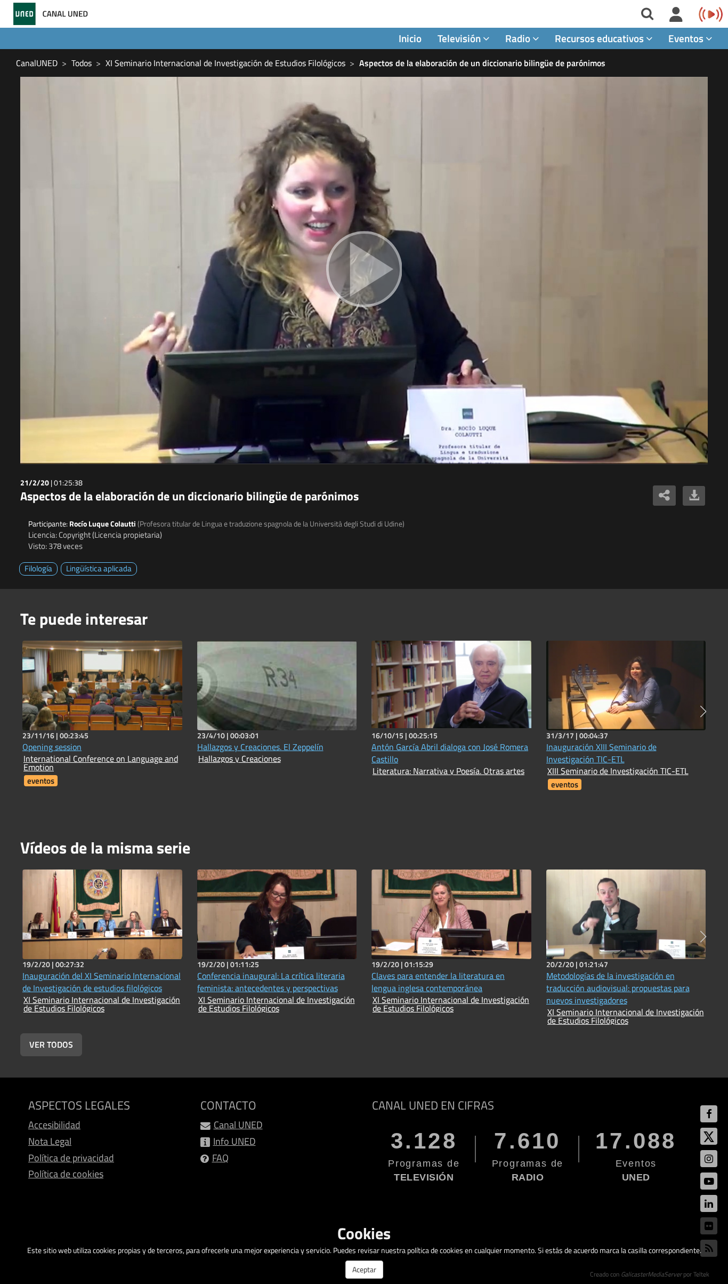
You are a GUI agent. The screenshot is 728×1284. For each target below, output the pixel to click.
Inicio (410, 38)
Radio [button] (518, 38)
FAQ (220, 1158)
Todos (81, 63)
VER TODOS (51, 1044)
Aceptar (364, 1269)
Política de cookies (65, 1174)
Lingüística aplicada (99, 568)
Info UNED (234, 1141)
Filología (38, 568)
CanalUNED (37, 63)
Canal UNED (238, 1125)
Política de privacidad (71, 1158)
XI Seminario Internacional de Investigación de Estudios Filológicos (225, 63)
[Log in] (676, 15)
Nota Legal (49, 1141)
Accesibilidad (54, 1125)
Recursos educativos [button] (600, 38)
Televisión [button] (460, 38)
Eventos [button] (687, 38)
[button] (703, 711)
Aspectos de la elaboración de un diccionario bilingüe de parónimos (482, 63)
